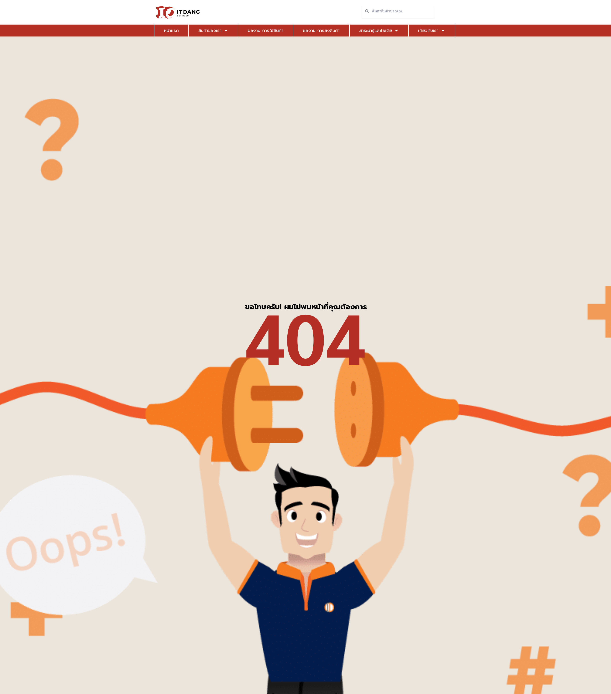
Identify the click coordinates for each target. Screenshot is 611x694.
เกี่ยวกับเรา (428, 30)
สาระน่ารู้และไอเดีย (375, 30)
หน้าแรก (171, 30)
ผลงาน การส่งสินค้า (321, 30)
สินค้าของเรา (209, 30)
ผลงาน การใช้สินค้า (265, 30)
